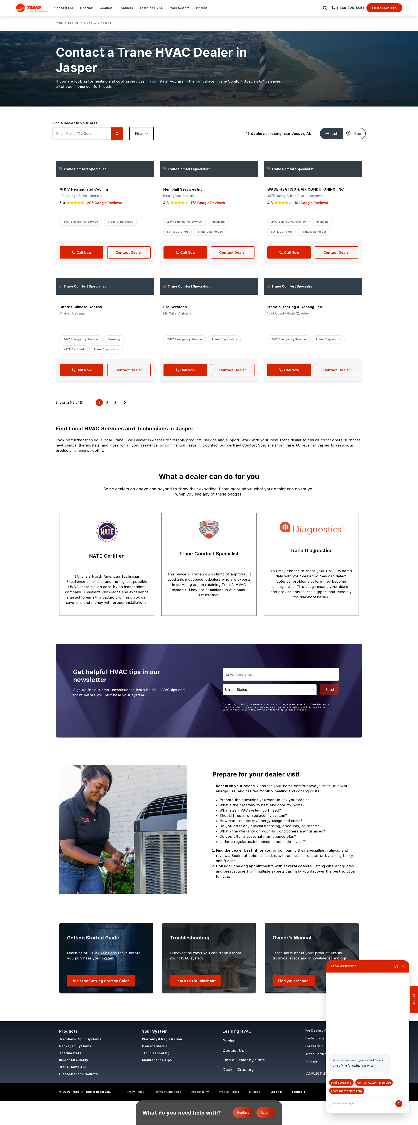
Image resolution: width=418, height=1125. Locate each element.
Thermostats (70, 1053)
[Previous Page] (90, 402)
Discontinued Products (78, 1074)
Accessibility (200, 1091)
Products (68, 1031)
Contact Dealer (128, 252)
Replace (243, 1112)
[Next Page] (125, 402)
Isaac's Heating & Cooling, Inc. (295, 307)
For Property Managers (323, 1038)
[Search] (117, 133)
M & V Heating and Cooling (83, 189)
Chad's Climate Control (80, 307)
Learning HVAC (236, 1031)
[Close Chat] (403, 966)
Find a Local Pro (384, 8)
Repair (266, 1112)
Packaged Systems (75, 1046)
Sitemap (254, 1091)
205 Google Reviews (104, 203)
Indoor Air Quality (73, 1060)
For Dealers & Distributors (324, 1030)
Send (329, 689)
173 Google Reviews (208, 203)
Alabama (90, 23)
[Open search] (325, 8)
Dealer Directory (238, 1069)
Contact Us (233, 1050)
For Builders (314, 1046)
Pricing (229, 1041)
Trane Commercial (319, 1054)
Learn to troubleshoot (195, 981)
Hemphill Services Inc (183, 189)
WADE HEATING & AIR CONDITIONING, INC (305, 189)
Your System (155, 1031)
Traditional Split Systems (80, 1039)
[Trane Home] (32, 7)
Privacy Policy (274, 709)
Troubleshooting (155, 1053)
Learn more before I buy (346, 1091)
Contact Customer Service (374, 1082)
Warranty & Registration (162, 1039)
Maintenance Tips (157, 1060)
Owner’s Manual (155, 1046)
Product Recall (229, 1091)
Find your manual (294, 981)
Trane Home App (73, 1067)
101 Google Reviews (311, 203)
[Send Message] (398, 1103)
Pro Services (175, 307)
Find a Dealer (67, 23)
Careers (311, 1062)
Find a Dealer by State (243, 1060)
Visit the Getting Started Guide (101, 981)
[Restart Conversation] (396, 966)
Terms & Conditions (167, 1091)
